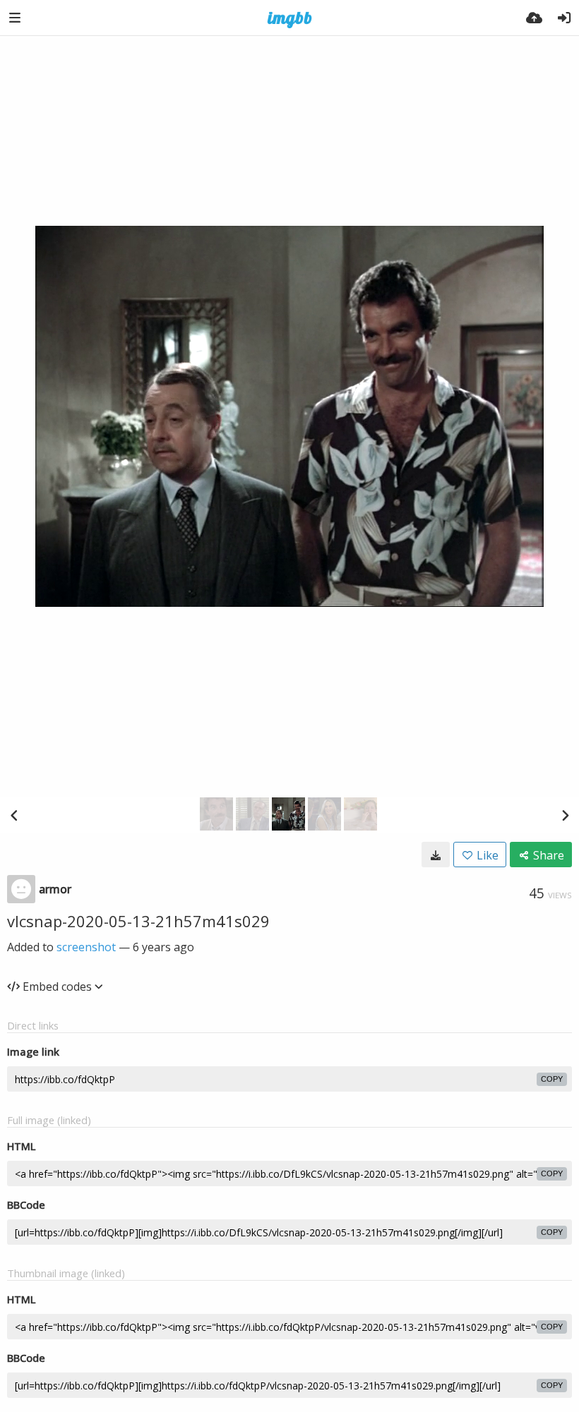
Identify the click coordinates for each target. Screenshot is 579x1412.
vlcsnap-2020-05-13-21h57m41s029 (138, 920)
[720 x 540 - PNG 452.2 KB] (436, 854)
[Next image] (565, 815)
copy (552, 1079)
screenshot (86, 947)
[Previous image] (14, 815)
